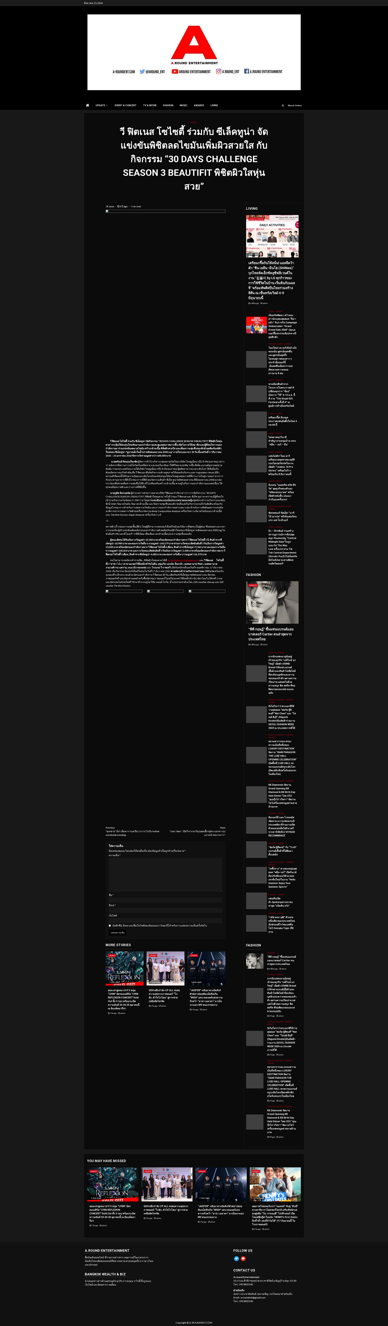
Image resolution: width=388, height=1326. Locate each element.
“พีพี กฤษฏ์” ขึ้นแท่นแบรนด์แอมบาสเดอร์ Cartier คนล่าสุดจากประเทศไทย (271, 634)
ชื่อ (111, 895)
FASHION (168, 105)
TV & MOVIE (150, 105)
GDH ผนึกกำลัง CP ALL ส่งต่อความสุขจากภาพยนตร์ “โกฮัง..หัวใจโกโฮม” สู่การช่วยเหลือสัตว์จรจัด (166, 1210)
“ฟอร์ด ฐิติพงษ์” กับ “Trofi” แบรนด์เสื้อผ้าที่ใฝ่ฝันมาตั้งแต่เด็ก (282, 851)
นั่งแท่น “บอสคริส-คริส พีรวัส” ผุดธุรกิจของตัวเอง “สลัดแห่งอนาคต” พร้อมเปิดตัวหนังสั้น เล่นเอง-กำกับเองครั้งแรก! (282, 492)
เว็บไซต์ (113, 915)
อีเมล (112, 905)
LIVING (214, 105)
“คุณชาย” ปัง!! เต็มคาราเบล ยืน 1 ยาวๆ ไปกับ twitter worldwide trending (133, 831)
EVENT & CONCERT (126, 105)
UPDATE (100, 105)
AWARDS (199, 105)
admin (112, 206)
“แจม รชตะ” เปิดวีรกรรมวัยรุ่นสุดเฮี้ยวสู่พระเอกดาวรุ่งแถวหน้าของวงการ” (197, 831)
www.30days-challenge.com (183, 560)
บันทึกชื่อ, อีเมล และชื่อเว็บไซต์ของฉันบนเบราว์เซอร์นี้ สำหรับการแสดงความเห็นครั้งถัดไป (159, 925)
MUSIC (183, 105)
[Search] (283, 105)
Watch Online (295, 105)
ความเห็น (114, 855)
